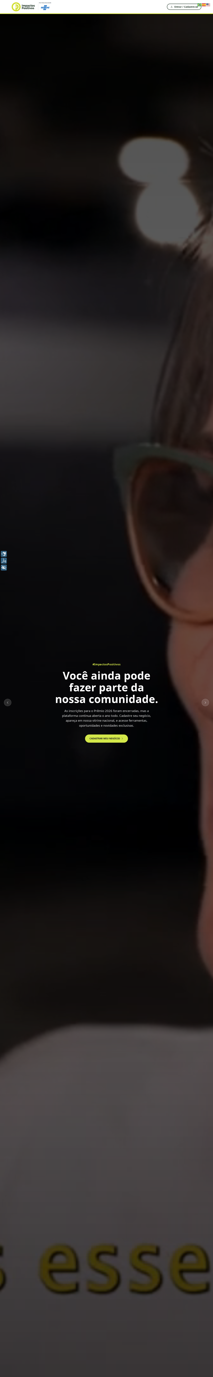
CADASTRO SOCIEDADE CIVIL (120, 728)
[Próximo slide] (205, 702)
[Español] (204, 4)
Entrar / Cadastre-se (186, 6)
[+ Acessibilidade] (4, 568)
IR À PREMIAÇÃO (82, 728)
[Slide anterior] (7, 702)
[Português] (200, 4)
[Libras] (4, 554)
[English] (208, 4)
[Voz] (4, 561)
